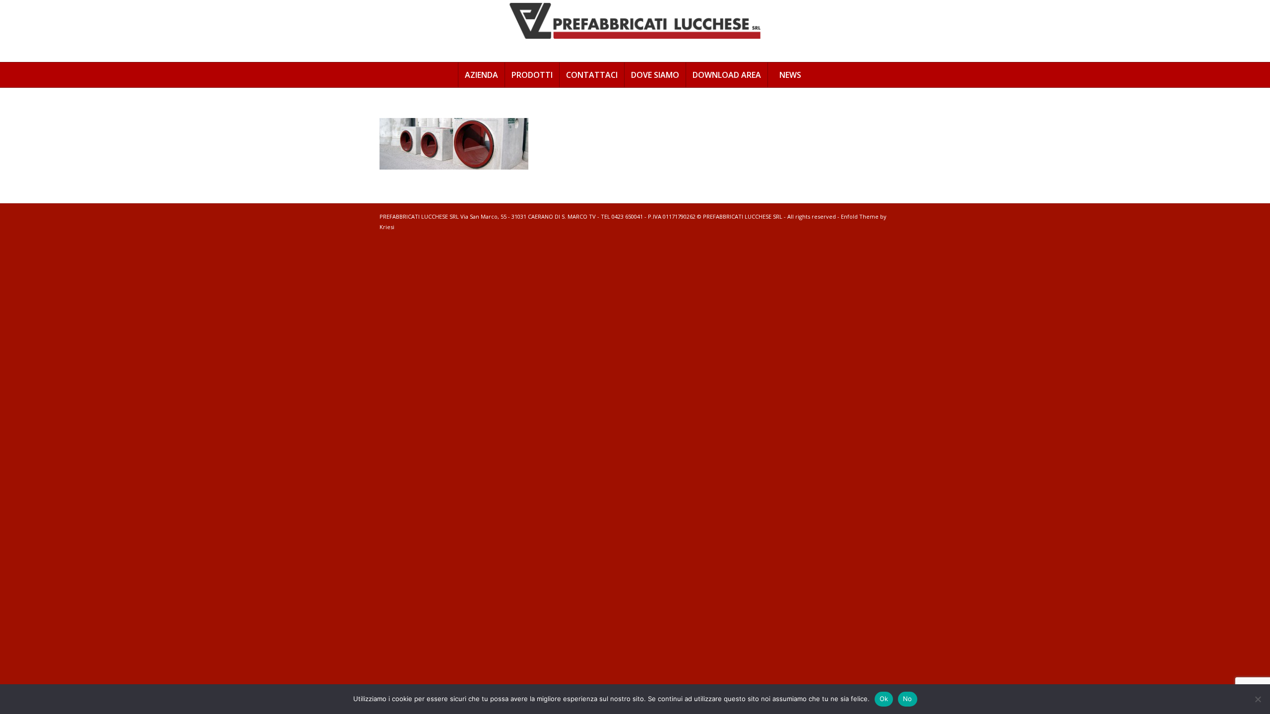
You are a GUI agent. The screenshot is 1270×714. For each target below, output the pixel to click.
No (907, 699)
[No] (1258, 699)
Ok (884, 699)
